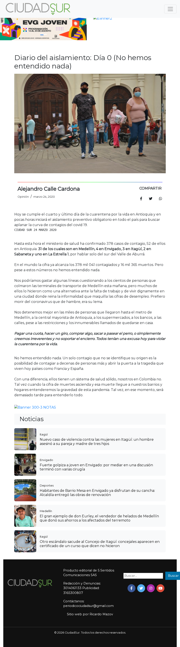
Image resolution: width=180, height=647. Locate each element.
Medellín (46, 511)
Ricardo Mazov (101, 614)
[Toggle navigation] (170, 9)
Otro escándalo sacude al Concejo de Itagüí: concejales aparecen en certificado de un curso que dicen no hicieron (100, 544)
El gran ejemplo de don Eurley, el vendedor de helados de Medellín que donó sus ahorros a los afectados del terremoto (99, 518)
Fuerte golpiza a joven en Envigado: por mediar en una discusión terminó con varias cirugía (96, 467)
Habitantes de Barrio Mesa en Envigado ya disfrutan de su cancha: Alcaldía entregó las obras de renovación (97, 492)
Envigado (46, 460)
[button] (6, 28)
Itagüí (44, 434)
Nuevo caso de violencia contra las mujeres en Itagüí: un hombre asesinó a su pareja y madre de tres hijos (97, 441)
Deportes (47, 485)
